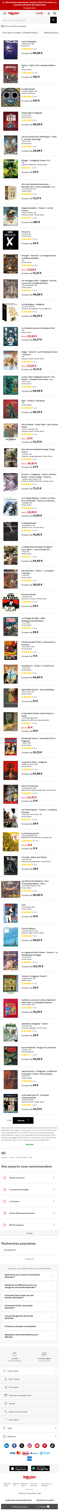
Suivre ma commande (18, 1411)
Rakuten (11, 1436)
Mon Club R (14, 1420)
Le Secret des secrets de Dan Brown (18, 1500)
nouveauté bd (10, 1250)
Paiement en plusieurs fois (20, 1395)
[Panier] (54, 13)
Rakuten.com (29, 1489)
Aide (9, 1428)
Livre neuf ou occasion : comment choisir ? (20, 32)
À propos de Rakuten (46, 1484)
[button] (29, 5)
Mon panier (14, 1387)
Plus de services (33, 1484)
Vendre (12, 1403)
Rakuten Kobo (7, 1484)
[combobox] (26, 20)
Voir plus (29, 1144)
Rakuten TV (16, 1484)
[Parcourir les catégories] (4, 13)
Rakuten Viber (24, 1484)
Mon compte (14, 1379)
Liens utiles (12, 1371)
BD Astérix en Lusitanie (45, 1500)
